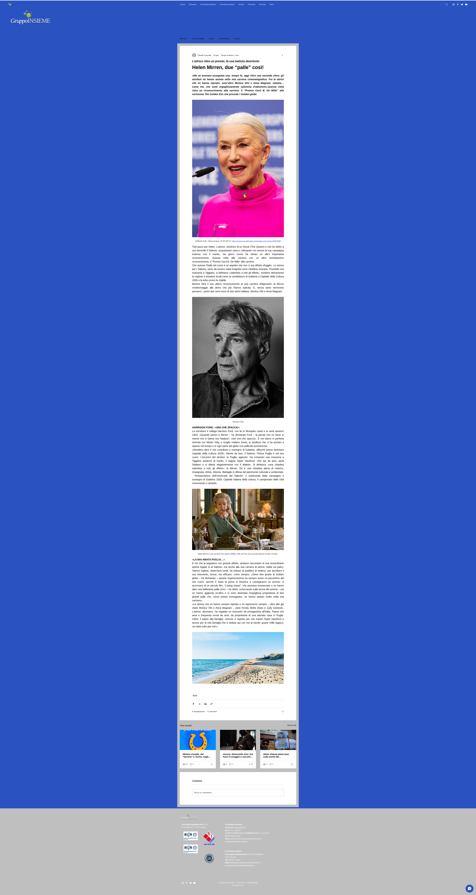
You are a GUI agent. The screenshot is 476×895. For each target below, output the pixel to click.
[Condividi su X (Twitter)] (199, 704)
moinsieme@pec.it (247, 865)
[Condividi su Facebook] (193, 704)
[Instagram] (453, 4)
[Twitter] (462, 4)
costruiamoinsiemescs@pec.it (236, 841)
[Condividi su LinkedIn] (205, 704)
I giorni (237, 38)
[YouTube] (466, 4)
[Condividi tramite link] (211, 704)
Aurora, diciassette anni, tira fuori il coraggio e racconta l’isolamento (238, 755)
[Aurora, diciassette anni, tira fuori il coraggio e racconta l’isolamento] (238, 740)
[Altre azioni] (282, 55)
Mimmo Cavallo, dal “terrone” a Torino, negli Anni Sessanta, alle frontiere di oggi (198, 755)
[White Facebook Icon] (186, 882)
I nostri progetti (198, 38)
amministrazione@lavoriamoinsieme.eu (245, 863)
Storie (211, 38)
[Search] (446, 4)
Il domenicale (224, 38)
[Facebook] (457, 4)
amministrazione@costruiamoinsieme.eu (245, 839)
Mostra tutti (291, 725)
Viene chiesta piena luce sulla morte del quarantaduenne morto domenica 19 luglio (276, 755)
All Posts (183, 38)
